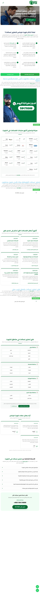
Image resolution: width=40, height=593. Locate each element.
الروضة (11, 367)
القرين (11, 395)
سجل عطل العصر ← (15, 249)
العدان (29, 395)
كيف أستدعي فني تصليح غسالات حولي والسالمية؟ (28, 480)
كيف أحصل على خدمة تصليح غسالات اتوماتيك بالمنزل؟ (28, 471)
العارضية (11, 384)
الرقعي (29, 384)
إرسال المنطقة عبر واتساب (24, 406)
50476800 (18, 175)
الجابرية (29, 353)
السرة (29, 373)
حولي (11, 350)
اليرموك (29, 370)
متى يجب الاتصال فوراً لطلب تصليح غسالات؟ (30, 488)
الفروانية (29, 381)
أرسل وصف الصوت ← (34, 265)
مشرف (29, 356)
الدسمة (11, 373)
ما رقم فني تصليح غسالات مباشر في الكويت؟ (30, 467)
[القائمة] (3, 2)
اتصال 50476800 (14, 406)
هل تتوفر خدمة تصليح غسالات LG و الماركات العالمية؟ (28, 476)
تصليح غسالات (25, 461)
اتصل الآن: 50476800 (20, 507)
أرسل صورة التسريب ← (14, 265)
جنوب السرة (11, 356)
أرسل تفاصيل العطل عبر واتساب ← (32, 249)
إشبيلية (29, 387)
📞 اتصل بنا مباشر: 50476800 (30, 74)
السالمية (29, 350)
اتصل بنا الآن (31, 20)
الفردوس (11, 387)
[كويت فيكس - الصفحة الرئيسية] (33, 2)
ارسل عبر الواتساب (10, 74)
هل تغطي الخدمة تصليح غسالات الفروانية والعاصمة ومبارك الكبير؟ (25, 484)
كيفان (29, 367)
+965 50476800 (20, 502)
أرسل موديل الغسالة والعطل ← (32, 283)
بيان (11, 353)
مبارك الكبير (29, 398)
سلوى (29, 359)
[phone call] (37, 590)
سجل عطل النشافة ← (14, 283)
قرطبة (11, 370)
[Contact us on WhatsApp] (37, 586)
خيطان (11, 381)
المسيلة (11, 398)
